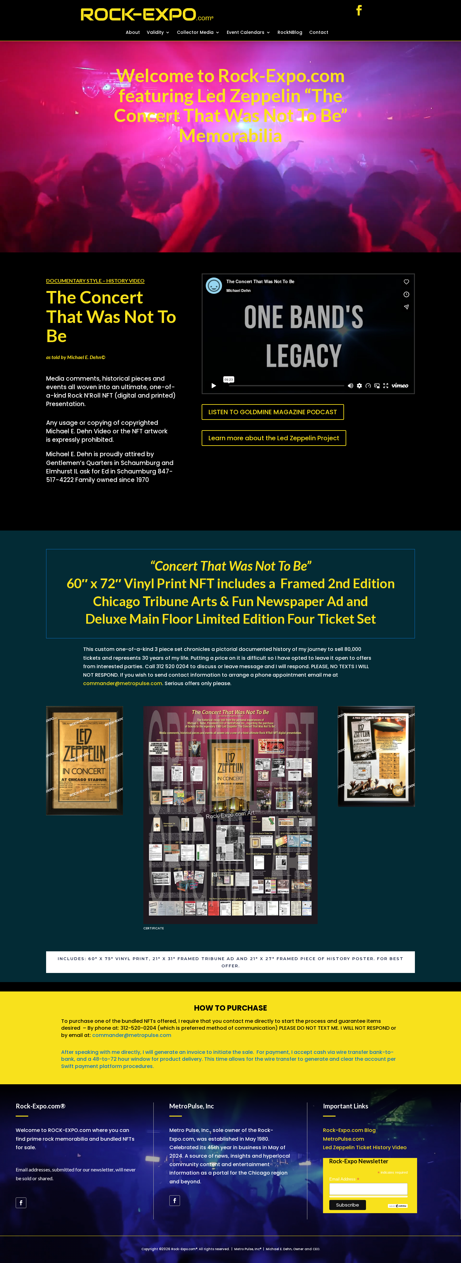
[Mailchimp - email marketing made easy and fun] (397, 1206)
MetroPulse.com (343, 1139)
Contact (318, 32)
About (133, 32)
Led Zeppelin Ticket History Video (365, 1147)
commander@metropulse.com (122, 683)
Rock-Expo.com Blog (349, 1130)
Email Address (344, 1179)
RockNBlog (290, 32)
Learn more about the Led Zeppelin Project (274, 438)
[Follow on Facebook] (359, 10)
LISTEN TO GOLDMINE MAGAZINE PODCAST (273, 412)
